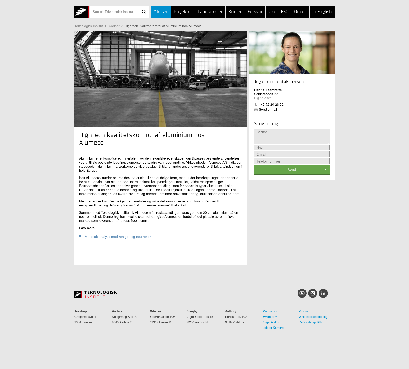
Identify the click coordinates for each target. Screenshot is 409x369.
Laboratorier (210, 12)
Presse (303, 311)
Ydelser (161, 12)
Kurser (235, 12)
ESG (284, 12)
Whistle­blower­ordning (313, 316)
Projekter (183, 12)
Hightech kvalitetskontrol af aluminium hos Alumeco (163, 25)
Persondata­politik (310, 322)
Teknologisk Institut (88, 25)
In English (322, 12)
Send (292, 170)
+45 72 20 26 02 (271, 104)
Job (271, 12)
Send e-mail (268, 109)
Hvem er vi (270, 316)
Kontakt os (270, 311)
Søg (144, 12)
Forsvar (255, 12)
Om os (300, 12)
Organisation (271, 322)
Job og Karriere (273, 327)
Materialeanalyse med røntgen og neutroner (118, 236)
